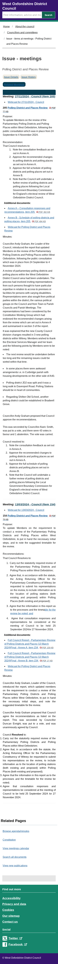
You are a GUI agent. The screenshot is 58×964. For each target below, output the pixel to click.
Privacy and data (14, 904)
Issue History (28, 77)
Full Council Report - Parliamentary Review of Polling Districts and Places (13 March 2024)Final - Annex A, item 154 (29, 644)
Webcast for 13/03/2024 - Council (26, 510)
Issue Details (11, 77)
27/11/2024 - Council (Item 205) (35, 96)
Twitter (14, 938)
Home (6, 26)
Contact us (10, 921)
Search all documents (14, 857)
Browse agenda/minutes (16, 831)
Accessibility (11, 898)
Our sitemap (11, 915)
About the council (24, 26)
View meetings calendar (16, 848)
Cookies (8, 909)
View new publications (15, 865)
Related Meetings (14, 84)
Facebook (16, 944)
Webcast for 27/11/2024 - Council (26, 102)
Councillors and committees (22, 32)
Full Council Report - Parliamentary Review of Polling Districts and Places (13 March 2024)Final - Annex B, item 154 (29, 657)
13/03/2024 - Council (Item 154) (35, 504)
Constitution (9, 839)
